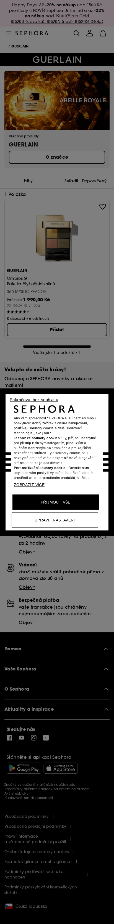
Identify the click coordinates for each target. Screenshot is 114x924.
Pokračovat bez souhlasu (34, 399)
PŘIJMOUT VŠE (56, 502)
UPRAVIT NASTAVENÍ (55, 520)
